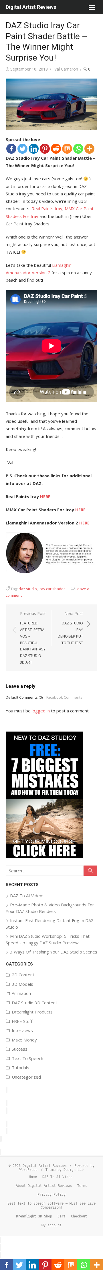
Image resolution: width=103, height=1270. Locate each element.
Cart (62, 1216)
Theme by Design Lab (64, 1170)
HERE (45, 496)
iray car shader (52, 588)
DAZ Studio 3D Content (34, 1002)
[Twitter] (22, 149)
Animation (21, 993)
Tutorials (20, 1067)
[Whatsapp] (78, 149)
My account (51, 1225)
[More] (89, 149)
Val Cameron (66, 69)
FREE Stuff (22, 1021)
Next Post (70, 628)
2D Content (23, 974)
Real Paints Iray (46, 208)
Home (33, 1177)
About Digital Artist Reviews (44, 1186)
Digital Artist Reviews (31, 7)
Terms (82, 1186)
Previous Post (33, 638)
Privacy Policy (51, 1195)
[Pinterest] (45, 149)
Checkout (79, 1216)
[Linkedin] (34, 149)
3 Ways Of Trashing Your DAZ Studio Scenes (53, 952)
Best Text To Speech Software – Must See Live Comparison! (51, 1205)
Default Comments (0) (24, 697)
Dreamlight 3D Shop (34, 1216)
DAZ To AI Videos (27, 895)
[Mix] (67, 149)
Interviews (22, 1030)
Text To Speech (27, 1058)
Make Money (24, 1040)
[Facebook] (11, 149)
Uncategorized (26, 1077)
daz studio (28, 588)
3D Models (22, 984)
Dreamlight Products (32, 1012)
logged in (41, 711)
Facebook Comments (64, 697)
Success (19, 1049)
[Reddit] (56, 149)
